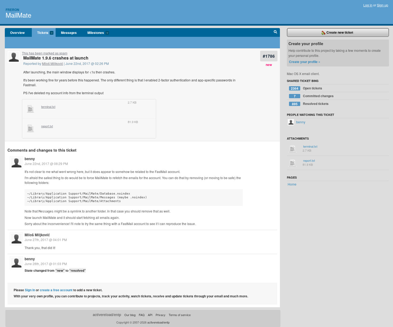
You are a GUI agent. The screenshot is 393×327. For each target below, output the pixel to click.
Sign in (30, 289)
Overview (17, 32)
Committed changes (314, 96)
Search (275, 32)
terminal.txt (48, 107)
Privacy (160, 315)
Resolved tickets (310, 103)
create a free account (56, 289)
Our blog (130, 315)
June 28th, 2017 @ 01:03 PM (46, 263)
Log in (367, 5)
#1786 (269, 56)
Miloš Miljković (52, 63)
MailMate (18, 14)
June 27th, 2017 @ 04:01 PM (46, 239)
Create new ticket (339, 32)
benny (30, 158)
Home (292, 184)
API (150, 315)
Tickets (40, 33)
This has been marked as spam (44, 53)
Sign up (382, 5)
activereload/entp (107, 314)
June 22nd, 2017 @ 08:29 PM (46, 163)
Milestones (93, 33)
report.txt (47, 126)
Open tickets (306, 88)
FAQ (142, 315)
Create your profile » (304, 61)
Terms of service (180, 315)
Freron (12, 9)
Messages (69, 32)
